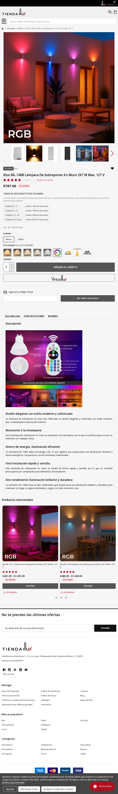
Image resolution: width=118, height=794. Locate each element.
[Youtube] (26, 669)
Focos (43, 753)
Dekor (43, 720)
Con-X (4, 729)
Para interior (7, 745)
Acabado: (8, 233)
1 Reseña (27, 180)
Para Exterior (7, 749)
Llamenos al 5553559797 (12, 660)
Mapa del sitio (86, 700)
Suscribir (105, 628)
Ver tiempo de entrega (87, 298)
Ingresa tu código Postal (21, 291)
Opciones (30, 586)
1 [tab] (52, 598)
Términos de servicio (11, 695)
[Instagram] (9, 669)
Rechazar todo (29, 789)
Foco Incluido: (18, 245)
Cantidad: (7, 259)
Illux (3, 720)
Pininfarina (45, 725)
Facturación (46, 704)
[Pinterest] (15, 669)
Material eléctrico (48, 749)
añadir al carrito (65, 267)
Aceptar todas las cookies (58, 789)
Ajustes (10, 789)
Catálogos (45, 700)
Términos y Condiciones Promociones (18, 700)
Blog (82, 695)
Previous (5, 153)
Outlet (83, 753)
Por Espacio (7, 753)
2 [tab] (56, 598)
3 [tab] (61, 598)
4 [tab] (66, 598)
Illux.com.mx (8, 674)
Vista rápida (11, 592)
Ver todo (84, 720)
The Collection (8, 725)
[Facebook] (4, 669)
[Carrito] (115, 12)
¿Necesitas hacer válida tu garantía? (17, 704)
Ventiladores (46, 745)
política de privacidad (13, 782)
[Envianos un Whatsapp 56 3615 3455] (109, 12)
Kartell (44, 729)
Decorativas (85, 745)
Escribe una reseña (45, 180)
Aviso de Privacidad (10, 691)
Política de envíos (48, 695)
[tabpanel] (30, 550)
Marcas (83, 749)
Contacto (84, 691)
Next (112, 153)
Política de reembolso (50, 691)
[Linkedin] (20, 669)
